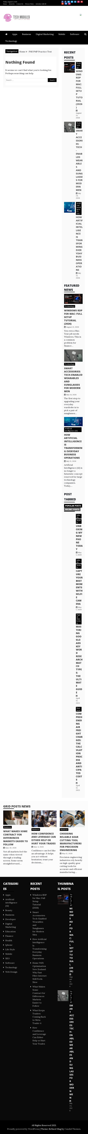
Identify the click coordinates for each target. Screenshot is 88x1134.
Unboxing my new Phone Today (79, 537)
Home (5, 4)
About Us (11, 4)
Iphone (78, 516)
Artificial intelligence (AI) (79, 208)
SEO (7, 958)
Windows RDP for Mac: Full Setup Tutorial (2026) (79, 89)
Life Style (10, 949)
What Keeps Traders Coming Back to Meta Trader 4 (39, 1017)
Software (74, 34)
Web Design (11, 972)
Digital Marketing (45, 34)
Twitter (68, 2)
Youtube (62, 4)
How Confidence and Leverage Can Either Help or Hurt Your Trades (43, 838)
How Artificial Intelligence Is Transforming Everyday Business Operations (79, 243)
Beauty (8, 910)
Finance (9, 936)
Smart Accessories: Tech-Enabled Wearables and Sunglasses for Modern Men (79, 160)
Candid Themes (72, 1129)
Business (26, 34)
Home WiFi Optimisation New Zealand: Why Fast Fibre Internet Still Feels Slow (40, 972)
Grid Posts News (16, 806)
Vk (66, 4)
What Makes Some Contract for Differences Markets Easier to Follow (15, 838)
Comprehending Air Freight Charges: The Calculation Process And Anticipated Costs (79, 746)
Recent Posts (72, 509)
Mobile (61, 34)
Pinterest (81, 2)
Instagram (78, 2)
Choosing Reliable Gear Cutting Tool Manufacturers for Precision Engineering (71, 842)
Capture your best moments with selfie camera (79, 587)
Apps (14, 34)
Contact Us (19, 4)
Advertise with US (41, 4)
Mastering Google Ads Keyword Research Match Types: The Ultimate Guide (79, 659)
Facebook (62, 2)
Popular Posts (73, 505)
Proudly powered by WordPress (23, 1129)
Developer (10, 919)
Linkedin (75, 2)
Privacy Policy (29, 4)
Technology (11, 41)
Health (8, 940)
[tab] (73, 506)
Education (10, 931)
